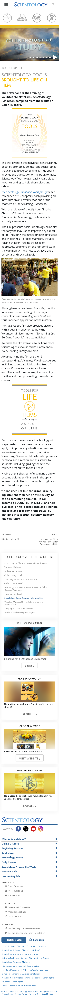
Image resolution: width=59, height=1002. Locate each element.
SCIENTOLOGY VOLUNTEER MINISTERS (29, 557)
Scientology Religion (10, 950)
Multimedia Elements (13, 571)
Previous (7, 534)
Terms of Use (34, 994)
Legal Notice (47, 994)
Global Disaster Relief (13, 583)
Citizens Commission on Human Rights (18, 985)
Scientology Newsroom (12, 954)
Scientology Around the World (18, 867)
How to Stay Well (11, 876)
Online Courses (10, 843)
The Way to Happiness (38, 970)
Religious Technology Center (14, 958)
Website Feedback (16, 911)
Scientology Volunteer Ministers (15, 962)
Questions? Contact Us (18, 907)
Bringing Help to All (10, 539)
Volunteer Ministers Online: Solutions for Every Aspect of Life (48, 542)
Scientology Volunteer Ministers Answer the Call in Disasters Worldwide (26, 588)
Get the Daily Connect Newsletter (23, 928)
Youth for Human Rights (12, 981)
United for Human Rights (43, 977)
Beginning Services (12, 848)
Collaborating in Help (13, 575)
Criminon (5, 974)
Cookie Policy (21, 994)
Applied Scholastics (30, 974)
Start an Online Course (39, 958)
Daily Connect (9, 862)
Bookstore (7, 853)
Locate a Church (15, 916)
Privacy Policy (7, 994)
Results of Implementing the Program (19, 612)
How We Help (9, 871)
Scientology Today (12, 857)
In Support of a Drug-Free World (15, 977)
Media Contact (14, 895)
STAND (23, 970)
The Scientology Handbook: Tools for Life (24, 192)
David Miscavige (31, 954)
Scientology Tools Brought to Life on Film (23, 598)
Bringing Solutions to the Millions (18, 608)
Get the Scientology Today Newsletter (26, 932)
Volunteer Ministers (12, 567)
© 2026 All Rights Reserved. (29, 991)
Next (53, 534)
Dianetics (21, 946)
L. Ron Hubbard (8, 946)
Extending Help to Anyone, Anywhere (20, 579)
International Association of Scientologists (20, 966)
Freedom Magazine (10, 970)
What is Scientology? (13, 839)
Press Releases (15, 886)
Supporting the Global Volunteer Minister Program (25, 563)
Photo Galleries (15, 890)
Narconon (16, 974)
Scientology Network (36, 946)
